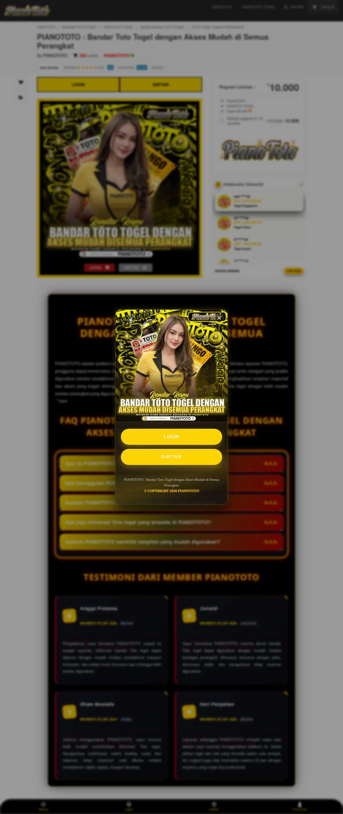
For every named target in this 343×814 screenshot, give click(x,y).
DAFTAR (171, 456)
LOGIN (171, 436)
